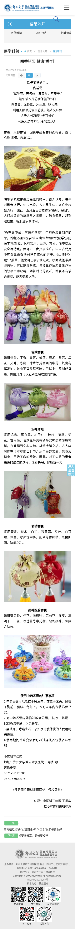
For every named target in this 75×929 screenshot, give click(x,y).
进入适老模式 (71, 470)
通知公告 (41, 32)
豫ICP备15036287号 (37, 879)
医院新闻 (16, 32)
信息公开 (42, 51)
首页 (29, 51)
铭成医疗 (43, 883)
